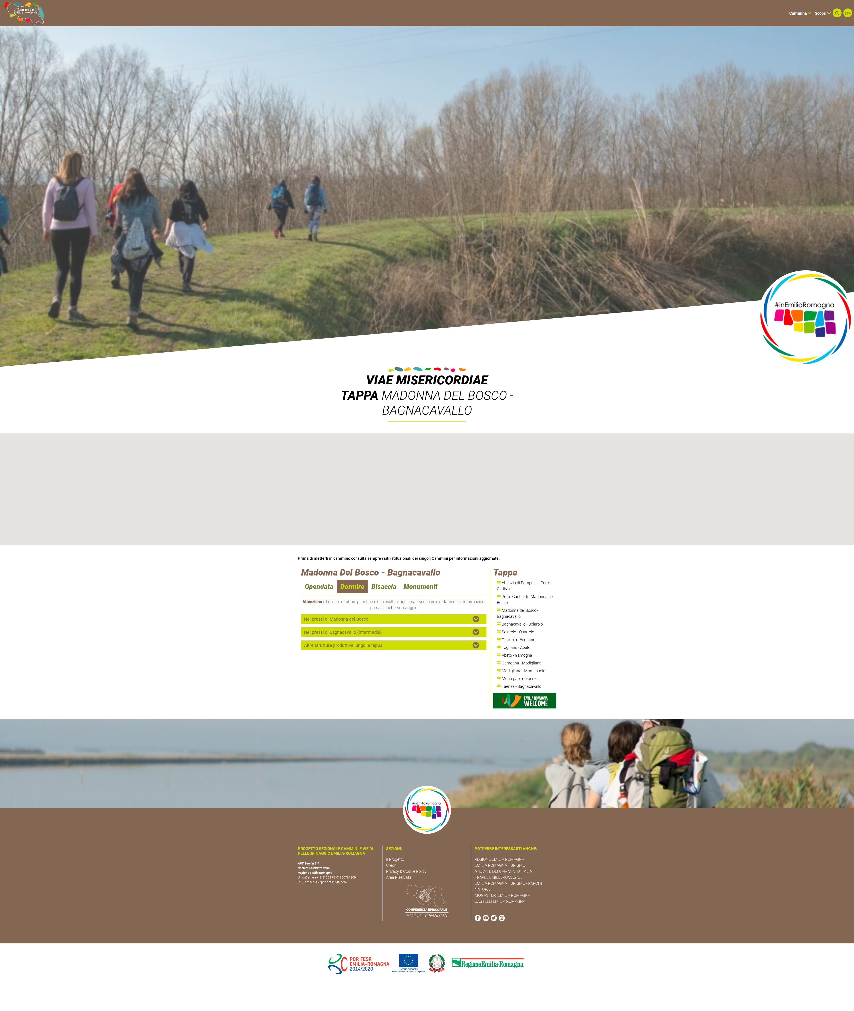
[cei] (426, 901)
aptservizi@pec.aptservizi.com (326, 882)
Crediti (391, 865)
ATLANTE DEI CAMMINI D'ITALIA (503, 871)
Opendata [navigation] (319, 586)
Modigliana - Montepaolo (523, 670)
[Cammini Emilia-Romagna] (22, 13)
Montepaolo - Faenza (520, 678)
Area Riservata (398, 877)
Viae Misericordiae (427, 380)
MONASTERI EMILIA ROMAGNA (502, 895)
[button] (837, 12)
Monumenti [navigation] (420, 586)
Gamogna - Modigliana (521, 663)
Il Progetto (395, 859)
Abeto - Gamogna (516, 655)
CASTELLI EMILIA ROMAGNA (500, 901)
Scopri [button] (821, 13)
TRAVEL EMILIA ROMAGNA (498, 877)
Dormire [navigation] (352, 586)
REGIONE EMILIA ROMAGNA (499, 859)
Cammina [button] (798, 13)
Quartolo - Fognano (518, 639)
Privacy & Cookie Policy (406, 871)
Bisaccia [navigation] (383, 586)
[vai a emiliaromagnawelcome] (524, 700)
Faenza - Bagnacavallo (521, 686)
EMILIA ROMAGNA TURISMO (500, 865)
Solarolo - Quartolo (517, 632)
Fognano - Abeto (515, 647)
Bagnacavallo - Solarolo (522, 624)
